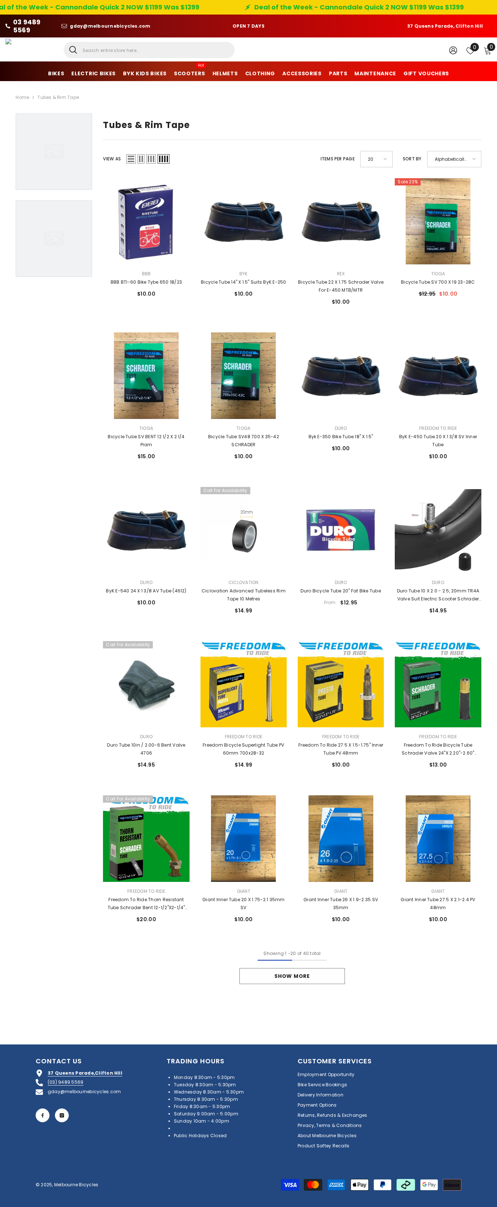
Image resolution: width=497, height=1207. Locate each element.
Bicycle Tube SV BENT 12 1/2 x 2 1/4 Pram (146, 440)
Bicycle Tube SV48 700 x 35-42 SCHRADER (243, 440)
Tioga (438, 274)
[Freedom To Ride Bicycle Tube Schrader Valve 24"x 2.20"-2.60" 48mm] (438, 684)
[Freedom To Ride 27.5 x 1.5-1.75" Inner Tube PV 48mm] (341, 684)
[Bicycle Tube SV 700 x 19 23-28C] (438, 221)
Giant (243, 891)
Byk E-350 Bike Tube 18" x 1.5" (341, 436)
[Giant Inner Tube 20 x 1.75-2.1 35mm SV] (243, 838)
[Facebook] (42, 1115)
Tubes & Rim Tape (58, 97)
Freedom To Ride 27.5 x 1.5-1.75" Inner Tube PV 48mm (340, 749)
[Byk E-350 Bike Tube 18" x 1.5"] (341, 375)
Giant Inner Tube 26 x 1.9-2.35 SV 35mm (340, 903)
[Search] (149, 50)
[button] (131, 159)
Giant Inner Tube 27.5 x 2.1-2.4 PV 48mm (438, 903)
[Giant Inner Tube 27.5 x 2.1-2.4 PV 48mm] (438, 838)
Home (22, 97)
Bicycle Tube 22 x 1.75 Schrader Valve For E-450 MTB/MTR (340, 286)
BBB (146, 274)
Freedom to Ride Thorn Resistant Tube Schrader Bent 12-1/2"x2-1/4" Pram (146, 904)
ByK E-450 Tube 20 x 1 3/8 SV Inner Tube (438, 440)
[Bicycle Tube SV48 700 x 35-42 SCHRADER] (243, 375)
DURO (341, 428)
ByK (243, 274)
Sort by (412, 159)
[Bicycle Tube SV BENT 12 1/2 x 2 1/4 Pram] (146, 375)
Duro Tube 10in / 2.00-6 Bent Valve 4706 (146, 749)
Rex (341, 274)
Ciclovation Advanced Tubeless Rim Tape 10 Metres (244, 595)
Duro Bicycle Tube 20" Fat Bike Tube (341, 591)
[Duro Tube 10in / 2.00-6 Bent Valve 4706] (146, 684)
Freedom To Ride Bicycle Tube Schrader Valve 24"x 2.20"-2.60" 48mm (438, 749)
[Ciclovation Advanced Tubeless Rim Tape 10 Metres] (243, 530)
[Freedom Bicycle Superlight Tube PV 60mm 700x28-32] (243, 684)
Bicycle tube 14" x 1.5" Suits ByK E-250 (243, 282)
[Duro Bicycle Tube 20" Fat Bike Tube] (341, 530)
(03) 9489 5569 (65, 1082)
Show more (292, 976)
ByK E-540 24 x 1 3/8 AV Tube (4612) (146, 591)
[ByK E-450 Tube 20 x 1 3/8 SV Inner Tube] (438, 375)
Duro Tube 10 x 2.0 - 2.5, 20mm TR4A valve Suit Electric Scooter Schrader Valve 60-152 (438, 595)
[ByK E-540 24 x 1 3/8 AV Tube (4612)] (146, 530)
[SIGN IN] (453, 50)
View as (112, 159)
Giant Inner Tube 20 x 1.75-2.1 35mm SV (243, 903)
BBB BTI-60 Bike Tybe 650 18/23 (146, 282)
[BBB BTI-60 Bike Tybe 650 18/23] (146, 221)
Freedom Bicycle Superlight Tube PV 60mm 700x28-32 (243, 749)
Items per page (338, 159)
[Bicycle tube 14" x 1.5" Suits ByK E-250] (243, 221)
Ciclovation (243, 582)
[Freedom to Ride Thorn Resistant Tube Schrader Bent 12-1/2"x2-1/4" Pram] (146, 838)
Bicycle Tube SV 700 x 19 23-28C (438, 282)
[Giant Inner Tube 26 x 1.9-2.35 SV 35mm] (341, 838)
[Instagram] (62, 1115)
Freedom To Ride (438, 428)
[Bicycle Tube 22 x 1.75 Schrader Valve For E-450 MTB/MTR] (341, 221)
